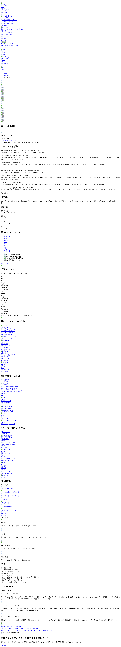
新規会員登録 (5, 645)
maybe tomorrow (5, 418)
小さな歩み (4, 360)
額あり (6, 240)
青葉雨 (3, 470)
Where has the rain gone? (8, 444)
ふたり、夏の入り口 (7, 357)
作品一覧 (7, 75)
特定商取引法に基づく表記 (9, 45)
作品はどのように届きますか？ (12, 581)
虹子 (2, 130)
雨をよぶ (3, 477)
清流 (2, 415)
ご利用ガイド (20, 627)
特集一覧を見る (6, 515)
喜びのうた (4, 371)
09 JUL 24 (4, 385)
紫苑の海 (3, 353)
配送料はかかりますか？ (10, 573)
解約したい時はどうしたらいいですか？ (15, 582)
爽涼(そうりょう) (6, 401)
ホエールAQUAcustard (8, 424)
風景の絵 (7, 238)
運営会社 (3, 38)
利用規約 (3, 47)
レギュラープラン (10, 236)
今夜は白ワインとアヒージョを (11, 391)
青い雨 (3, 457)
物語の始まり (5, 404)
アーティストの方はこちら (32, 630)
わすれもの (4, 447)
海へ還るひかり (6, 349)
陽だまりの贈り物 (6, 334)
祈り (2, 395)
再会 (2, 368)
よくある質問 (5, 263)
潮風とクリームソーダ (8, 338)
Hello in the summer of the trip (9, 388)
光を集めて (4, 344)
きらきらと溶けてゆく (8, 331)
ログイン (12, 645)
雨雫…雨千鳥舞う (6, 437)
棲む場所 (3, 364)
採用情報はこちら (46, 630)
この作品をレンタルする (8, 140)
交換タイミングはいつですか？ (12, 579)
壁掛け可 (7, 251)
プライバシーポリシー (8, 44)
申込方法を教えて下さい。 (10, 569)
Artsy (5, 242)
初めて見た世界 (6, 408)
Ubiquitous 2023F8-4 (7, 411)
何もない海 (4, 327)
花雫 (2, 464)
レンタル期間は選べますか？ (11, 571)
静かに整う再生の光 (7, 460)
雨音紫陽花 (4, 440)
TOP (5, 74)
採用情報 (3, 40)
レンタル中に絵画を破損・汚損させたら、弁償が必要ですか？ (22, 577)
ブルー (6, 249)
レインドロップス (6, 473)
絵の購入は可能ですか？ (10, 575)
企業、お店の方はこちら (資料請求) (12, 630)
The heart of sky (5, 433)
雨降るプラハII (5, 453)
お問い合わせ (11, 627)
